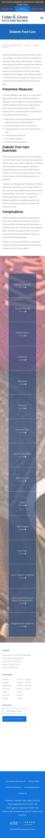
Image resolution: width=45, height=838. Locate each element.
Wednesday (17, 685)
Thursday (16, 689)
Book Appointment (14, 719)
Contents (27, 45)
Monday (16, 679)
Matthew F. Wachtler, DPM (11, 45)
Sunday (12, 698)
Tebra (33, 829)
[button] (22, 9)
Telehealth (18, 2)
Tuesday (16, 682)
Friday (12, 692)
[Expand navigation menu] (42, 18)
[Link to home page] (19, 18)
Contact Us (22, 793)
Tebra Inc (22, 781)
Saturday (12, 695)
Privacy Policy (33, 781)
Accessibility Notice (32, 787)
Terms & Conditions (13, 787)
